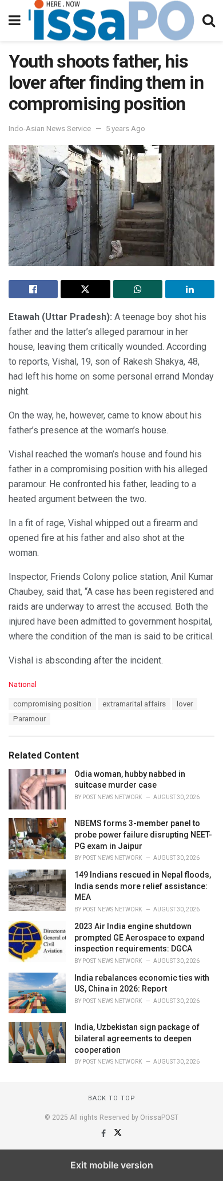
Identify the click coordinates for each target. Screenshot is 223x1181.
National (23, 684)
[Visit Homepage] (111, 20)
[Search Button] (208, 20)
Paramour (29, 718)
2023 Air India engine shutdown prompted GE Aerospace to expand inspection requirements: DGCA (139, 937)
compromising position (52, 704)
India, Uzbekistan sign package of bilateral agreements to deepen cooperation (137, 1038)
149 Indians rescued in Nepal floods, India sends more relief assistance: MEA (142, 886)
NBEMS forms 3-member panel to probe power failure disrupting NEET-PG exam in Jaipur (143, 834)
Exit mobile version (111, 1165)
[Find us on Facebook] (104, 1133)
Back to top (112, 1098)
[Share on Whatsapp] (137, 289)
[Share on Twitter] (85, 289)
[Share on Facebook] (33, 289)
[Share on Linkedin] (189, 289)
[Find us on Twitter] (118, 1133)
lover (185, 704)
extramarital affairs (134, 704)
